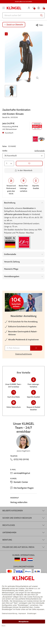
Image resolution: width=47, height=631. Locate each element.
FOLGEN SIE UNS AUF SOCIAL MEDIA (18, 547)
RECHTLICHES (8, 525)
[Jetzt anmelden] (36, 348)
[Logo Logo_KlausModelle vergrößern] (24, 242)
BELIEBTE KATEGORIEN (12, 510)
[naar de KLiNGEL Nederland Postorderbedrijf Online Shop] (30, 559)
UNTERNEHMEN (9, 532)
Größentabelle (39, 151)
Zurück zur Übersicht (15, 24)
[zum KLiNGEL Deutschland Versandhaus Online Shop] (17, 559)
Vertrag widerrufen (18, 502)
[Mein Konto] (29, 8)
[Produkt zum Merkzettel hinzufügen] (29, 163)
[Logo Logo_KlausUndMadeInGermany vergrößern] (39, 139)
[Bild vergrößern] (37, 77)
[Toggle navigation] (3, 8)
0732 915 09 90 (21, 459)
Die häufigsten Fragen (24, 488)
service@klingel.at (22, 473)
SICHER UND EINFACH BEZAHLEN (17, 518)
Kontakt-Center (21, 482)
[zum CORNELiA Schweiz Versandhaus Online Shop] (23, 559)
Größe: (4, 151)
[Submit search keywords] (41, 15)
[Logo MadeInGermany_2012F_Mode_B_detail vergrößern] (10, 242)
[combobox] (23, 15)
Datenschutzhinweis (23, 354)
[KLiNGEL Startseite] (14, 7)
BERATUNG (7, 540)
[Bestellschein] (38, 8)
